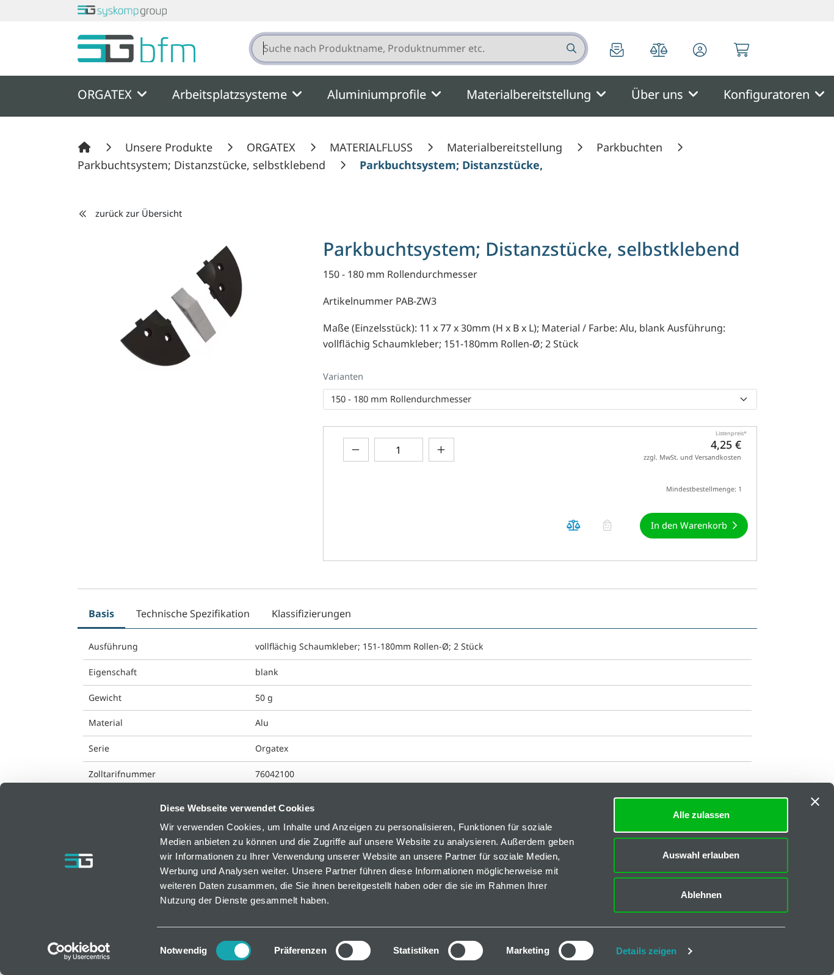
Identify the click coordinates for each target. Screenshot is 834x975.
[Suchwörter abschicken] (570, 48)
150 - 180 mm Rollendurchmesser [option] (401, 399)
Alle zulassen (701, 815)
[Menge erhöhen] (441, 450)
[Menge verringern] (356, 450)
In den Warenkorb (689, 525)
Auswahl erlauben (700, 855)
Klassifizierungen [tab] (311, 613)
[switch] (353, 950)
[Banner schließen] (815, 801)
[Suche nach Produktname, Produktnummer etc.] (570, 48)
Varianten (343, 376)
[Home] (86, 147)
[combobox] (419, 48)
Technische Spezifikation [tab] (193, 613)
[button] (700, 51)
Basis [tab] (101, 613)
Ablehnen (701, 895)
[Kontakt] (617, 51)
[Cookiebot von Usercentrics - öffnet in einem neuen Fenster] (79, 951)
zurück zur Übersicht (138, 213)
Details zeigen (646, 951)
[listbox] (540, 399)
